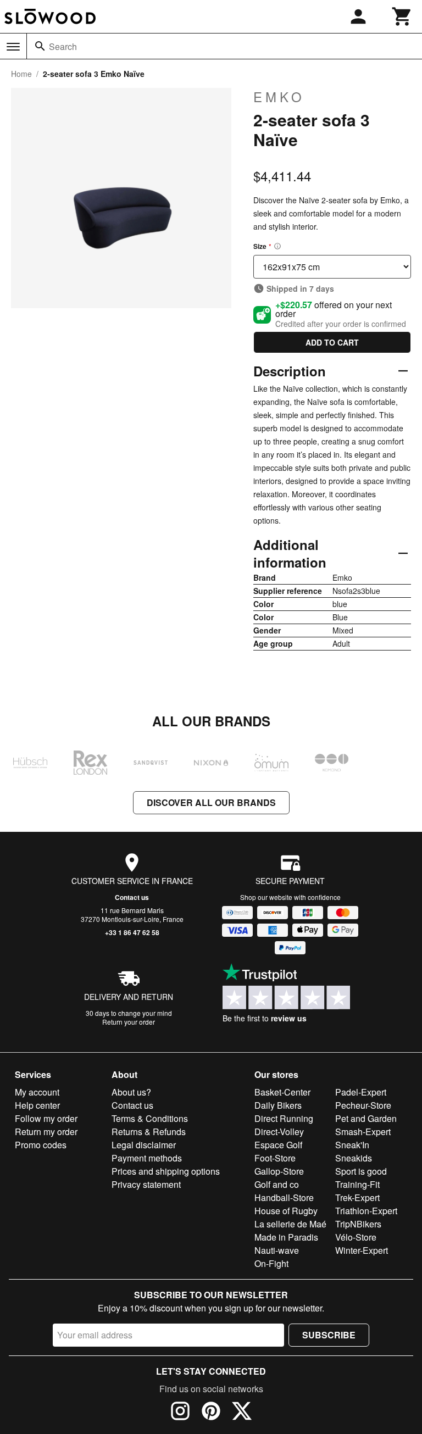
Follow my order (46, 1118)
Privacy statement (146, 1184)
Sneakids (353, 1158)
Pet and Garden (366, 1118)
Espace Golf (278, 1144)
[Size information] (277, 246)
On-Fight (271, 1263)
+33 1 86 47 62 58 (132, 932)
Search (63, 46)
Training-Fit (357, 1184)
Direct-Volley (279, 1131)
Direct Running (283, 1118)
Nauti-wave (276, 1250)
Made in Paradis (286, 1237)
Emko (279, 96)
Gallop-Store (279, 1171)
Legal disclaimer (144, 1144)
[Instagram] (180, 1412)
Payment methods (147, 1158)
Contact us (132, 897)
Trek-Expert (357, 1197)
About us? (131, 1092)
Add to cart (332, 342)
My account (37, 1092)
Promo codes (40, 1144)
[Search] (40, 46)
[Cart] (402, 16)
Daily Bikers (278, 1105)
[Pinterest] (211, 1412)
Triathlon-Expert (366, 1210)
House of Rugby (286, 1210)
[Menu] (13, 47)
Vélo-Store (355, 1237)
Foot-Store (275, 1158)
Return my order (46, 1131)
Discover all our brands (211, 802)
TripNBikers (358, 1224)
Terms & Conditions (150, 1118)
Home (21, 73)
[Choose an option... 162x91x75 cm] (332, 267)
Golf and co (276, 1184)
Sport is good (361, 1171)
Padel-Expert (360, 1092)
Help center (37, 1105)
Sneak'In (352, 1144)
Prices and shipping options (166, 1171)
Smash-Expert (363, 1131)
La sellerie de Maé (290, 1224)
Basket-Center (282, 1092)
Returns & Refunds (149, 1131)
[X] (242, 1412)
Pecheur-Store (363, 1105)
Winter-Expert (361, 1250)
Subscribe (329, 1335)
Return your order (128, 1021)
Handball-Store (284, 1197)
